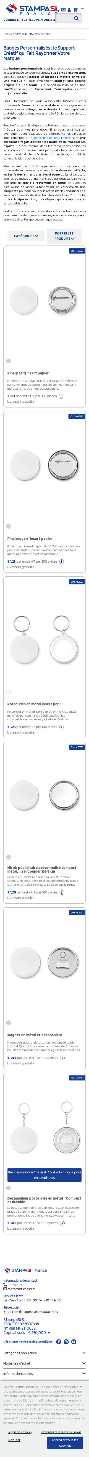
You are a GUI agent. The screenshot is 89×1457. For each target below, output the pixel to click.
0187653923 (16, 1285)
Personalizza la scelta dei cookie (61, 1432)
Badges (45, 34)
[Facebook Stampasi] (58, 1342)
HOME (7, 34)
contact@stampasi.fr (21, 1289)
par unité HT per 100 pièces (32, 399)
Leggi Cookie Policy (20, 1432)
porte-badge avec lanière (51, 138)
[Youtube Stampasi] (73, 1342)
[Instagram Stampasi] (66, 1342)
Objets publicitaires (26, 34)
